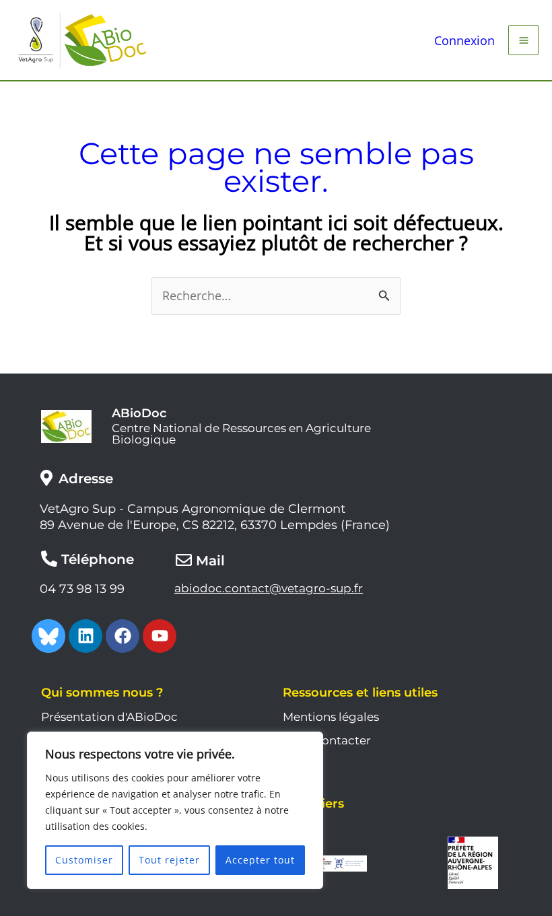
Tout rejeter (169, 859)
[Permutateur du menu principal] (523, 40)
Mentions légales (331, 717)
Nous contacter (327, 740)
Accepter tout (260, 859)
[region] (175, 810)
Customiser (84, 859)
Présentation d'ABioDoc (109, 717)
